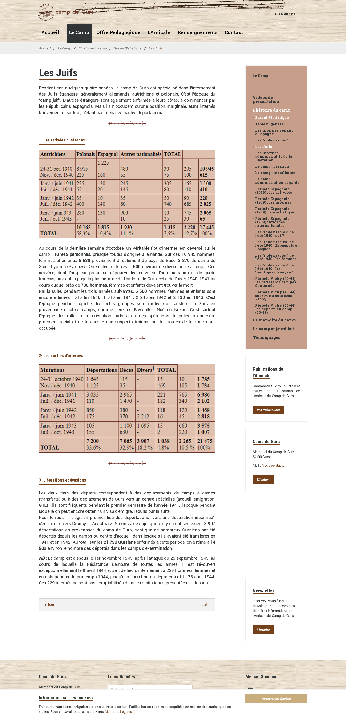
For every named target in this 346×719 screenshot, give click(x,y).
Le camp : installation (275, 172)
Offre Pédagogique (118, 32)
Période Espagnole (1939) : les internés (273, 200)
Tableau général (270, 123)
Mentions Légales (118, 712)
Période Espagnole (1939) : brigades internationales (272, 222)
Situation (262, 479)
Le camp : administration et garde (277, 181)
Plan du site (285, 14)
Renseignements (197, 32)
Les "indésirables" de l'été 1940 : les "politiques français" (274, 269)
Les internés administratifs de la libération (273, 156)
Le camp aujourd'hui (273, 328)
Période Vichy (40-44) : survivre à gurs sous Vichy (276, 295)
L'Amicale (158, 32)
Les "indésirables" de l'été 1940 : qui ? (274, 233)
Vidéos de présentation (266, 99)
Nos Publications (268, 410)
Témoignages (266, 337)
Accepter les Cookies (276, 698)
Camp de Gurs (63, 12)
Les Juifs (263, 146)
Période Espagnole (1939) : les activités (273, 190)
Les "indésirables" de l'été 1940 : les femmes (275, 257)
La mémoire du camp (274, 320)
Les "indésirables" (271, 140)
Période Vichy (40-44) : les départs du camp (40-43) (276, 309)
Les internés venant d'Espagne (274, 132)
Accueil (50, 32)
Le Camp (79, 32)
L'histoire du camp (271, 110)
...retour (48, 605)
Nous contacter (274, 465)
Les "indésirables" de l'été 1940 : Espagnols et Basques (277, 245)
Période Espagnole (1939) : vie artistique (274, 210)
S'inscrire (263, 629)
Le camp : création (272, 166)
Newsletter (263, 590)
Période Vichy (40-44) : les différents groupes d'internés (276, 282)
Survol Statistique (272, 117)
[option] (127, 194)
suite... (206, 605)
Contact (234, 32)
